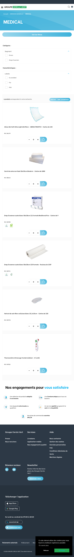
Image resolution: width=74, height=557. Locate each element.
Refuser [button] (46, 550)
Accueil (5, 14)
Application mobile (34, 441)
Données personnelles (58, 444)
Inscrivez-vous (35, 478)
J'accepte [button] (62, 550)
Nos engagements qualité (36, 444)
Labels (7, 73)
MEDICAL (28, 14)
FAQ (51, 448)
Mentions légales (56, 457)
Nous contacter (55, 438)
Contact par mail (15, 527)
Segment (8, 51)
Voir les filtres (37, 34)
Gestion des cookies (57, 441)
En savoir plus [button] (44, 545)
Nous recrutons (10, 441)
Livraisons (31, 438)
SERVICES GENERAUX (16, 14)
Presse (7, 438)
